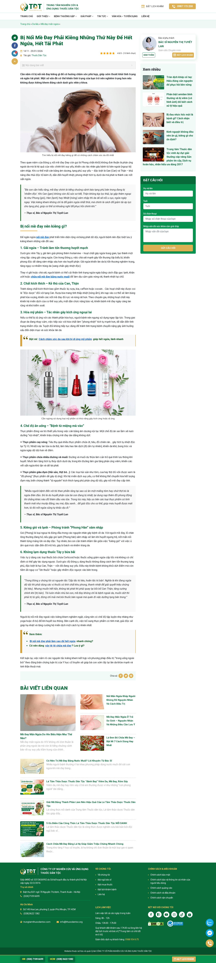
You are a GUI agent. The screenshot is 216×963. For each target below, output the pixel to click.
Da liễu (35, 24)
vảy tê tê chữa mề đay (58, 645)
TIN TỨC (102, 16)
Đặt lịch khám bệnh (107, 889)
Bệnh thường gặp (64, 16)
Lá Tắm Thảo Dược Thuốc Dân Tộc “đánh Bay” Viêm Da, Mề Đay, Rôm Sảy (87, 781)
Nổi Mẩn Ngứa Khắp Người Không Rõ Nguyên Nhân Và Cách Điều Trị (120, 700)
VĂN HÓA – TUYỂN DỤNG (125, 16)
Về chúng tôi (104, 874)
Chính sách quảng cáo (161, 888)
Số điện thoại (150, 213)
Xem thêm (148, 55)
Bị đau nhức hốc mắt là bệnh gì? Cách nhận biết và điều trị (180, 118)
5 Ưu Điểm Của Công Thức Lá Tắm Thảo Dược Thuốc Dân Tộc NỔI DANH (86, 823)
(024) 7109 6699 (32, 959)
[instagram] (174, 914)
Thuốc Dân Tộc (38, 55)
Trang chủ (26, 16)
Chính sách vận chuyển (161, 897)
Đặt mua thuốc (105, 884)
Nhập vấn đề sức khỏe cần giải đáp (161, 226)
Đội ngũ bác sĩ (104, 879)
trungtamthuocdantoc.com (36, 922)
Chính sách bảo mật (160, 874)
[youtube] (166, 914)
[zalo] (159, 914)
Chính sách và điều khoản (162, 893)
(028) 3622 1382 (61, 959)
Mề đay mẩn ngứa (50, 24)
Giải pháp (86, 16)
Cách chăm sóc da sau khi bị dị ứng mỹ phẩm (65, 339)
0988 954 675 (132, 939)
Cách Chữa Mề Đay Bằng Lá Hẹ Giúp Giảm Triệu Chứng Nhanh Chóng (84, 843)
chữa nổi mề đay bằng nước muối (50, 276)
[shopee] (190, 914)
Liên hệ (145, 16)
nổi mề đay (42, 237)
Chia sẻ (15, 45)
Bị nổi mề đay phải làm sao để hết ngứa (52, 641)
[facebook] (151, 914)
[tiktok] (182, 914)
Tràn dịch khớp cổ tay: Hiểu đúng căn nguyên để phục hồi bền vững (180, 81)
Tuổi (145, 201)
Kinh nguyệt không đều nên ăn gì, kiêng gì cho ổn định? (180, 135)
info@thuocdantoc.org (71, 922)
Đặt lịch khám (185, 55)
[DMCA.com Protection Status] (156, 924)
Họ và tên (148, 188)
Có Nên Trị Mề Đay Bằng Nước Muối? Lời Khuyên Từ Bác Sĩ (79, 760)
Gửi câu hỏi (168, 248)
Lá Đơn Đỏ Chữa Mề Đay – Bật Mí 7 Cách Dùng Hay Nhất (120, 741)
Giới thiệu (43, 16)
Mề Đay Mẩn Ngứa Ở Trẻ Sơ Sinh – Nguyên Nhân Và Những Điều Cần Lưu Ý (120, 720)
